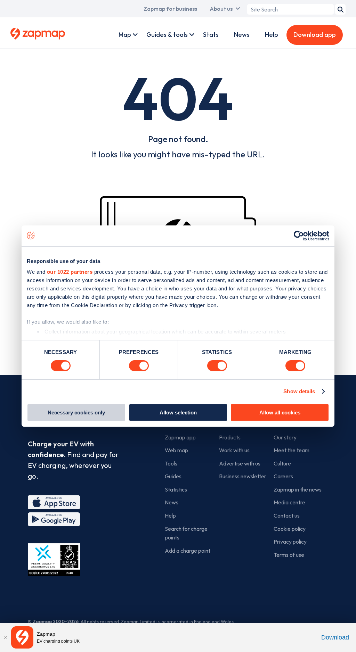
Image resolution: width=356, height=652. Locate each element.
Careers (283, 476)
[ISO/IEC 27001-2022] (54, 559)
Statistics (176, 489)
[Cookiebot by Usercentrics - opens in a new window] (298, 235)
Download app (314, 35)
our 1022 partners (70, 272)
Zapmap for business (170, 8)
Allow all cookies (279, 412)
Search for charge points (186, 533)
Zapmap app (180, 437)
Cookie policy (290, 528)
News (242, 35)
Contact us (287, 515)
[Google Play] (54, 519)
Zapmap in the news (298, 489)
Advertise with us (239, 463)
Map (125, 35)
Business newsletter (242, 476)
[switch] (139, 365)
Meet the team (291, 450)
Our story (285, 437)
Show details (299, 391)
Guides (173, 476)
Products (230, 437)
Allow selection (178, 412)
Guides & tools (167, 35)
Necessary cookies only (76, 412)
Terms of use (289, 554)
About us (221, 8)
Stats (211, 35)
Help (271, 35)
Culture (282, 463)
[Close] (5, 637)
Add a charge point (187, 550)
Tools (171, 463)
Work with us (234, 450)
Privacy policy (290, 541)
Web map (176, 450)
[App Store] (54, 502)
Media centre (289, 502)
